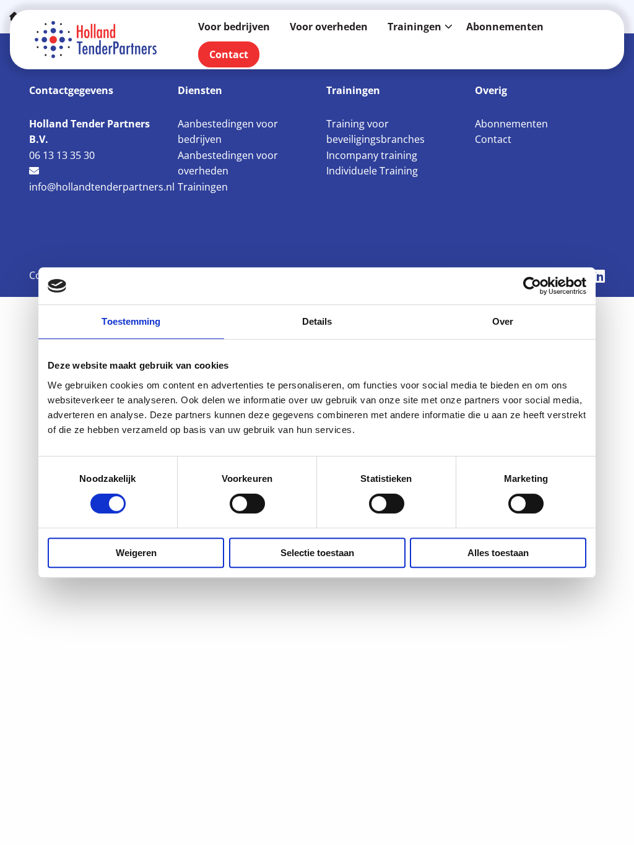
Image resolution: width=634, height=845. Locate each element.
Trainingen (414, 26)
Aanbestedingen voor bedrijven (228, 132)
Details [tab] (317, 321)
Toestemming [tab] (131, 321)
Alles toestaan (498, 552)
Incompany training (371, 155)
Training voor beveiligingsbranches (375, 132)
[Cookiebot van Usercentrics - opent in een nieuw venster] (532, 286)
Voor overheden (329, 26)
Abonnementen (505, 26)
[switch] (247, 503)
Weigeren (136, 552)
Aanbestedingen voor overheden (228, 163)
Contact (228, 54)
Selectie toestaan (317, 552)
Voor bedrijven (234, 26)
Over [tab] (502, 321)
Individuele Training (372, 171)
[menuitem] (234, 26)
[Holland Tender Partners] (96, 39)
